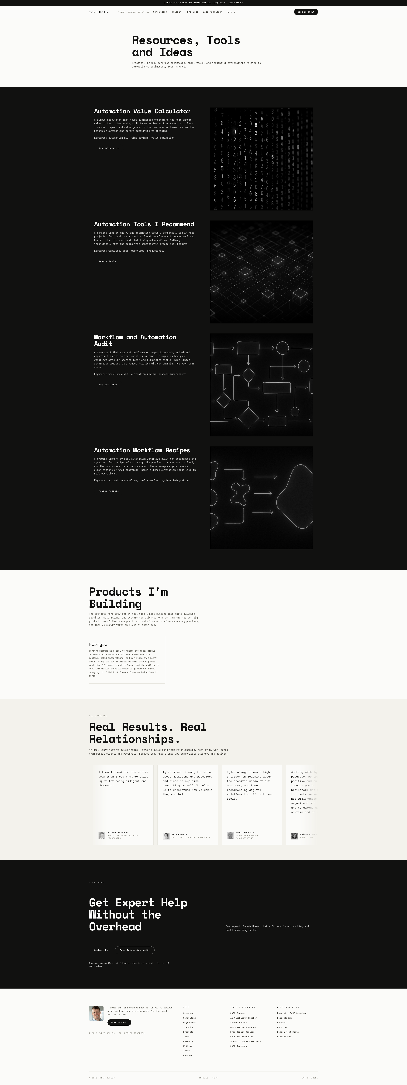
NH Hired (282, 1027)
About (186, 1050)
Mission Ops (284, 1036)
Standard (188, 1013)
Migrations (189, 1022)
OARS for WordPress (241, 1036)
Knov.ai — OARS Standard (292, 1013)
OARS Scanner (238, 1013)
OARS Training (238, 1046)
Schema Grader (238, 1022)
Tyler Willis (99, 12)
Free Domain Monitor (242, 1032)
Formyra (98, 644)
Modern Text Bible (288, 1032)
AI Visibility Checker (243, 1018)
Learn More (235, 2)
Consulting (160, 12)
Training (177, 12)
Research (188, 1041)
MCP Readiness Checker (243, 1027)
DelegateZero (285, 1018)
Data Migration (212, 12)
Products (192, 12)
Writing (187, 1046)
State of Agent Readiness (245, 1041)
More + (231, 12)
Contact (187, 1055)
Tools (186, 1036)
